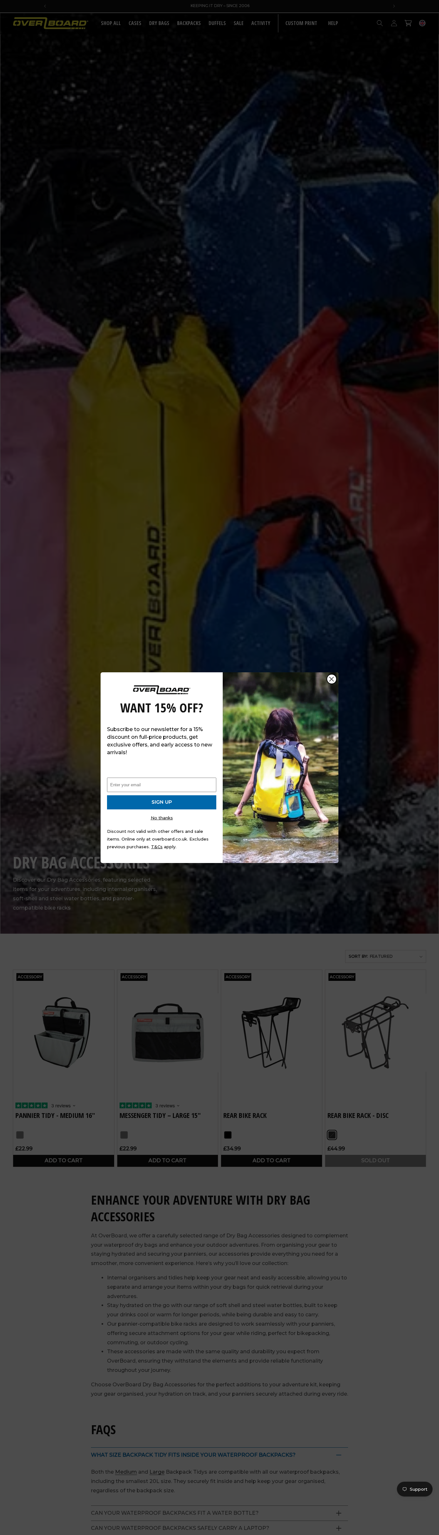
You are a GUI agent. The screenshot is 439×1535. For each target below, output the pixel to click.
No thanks (162, 817)
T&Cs (157, 846)
